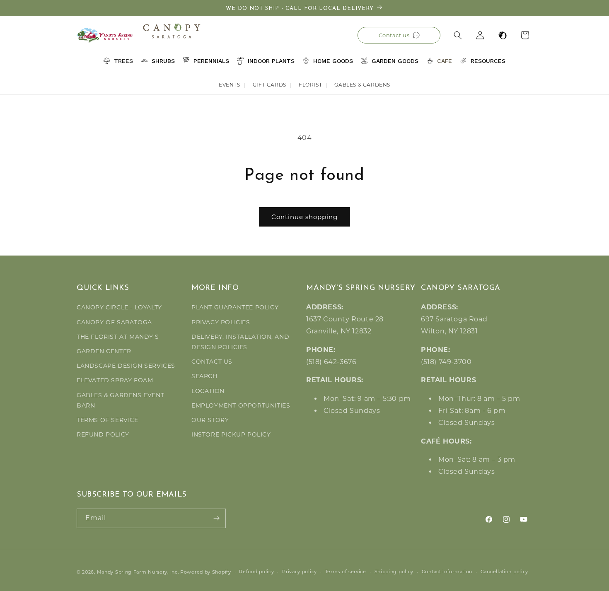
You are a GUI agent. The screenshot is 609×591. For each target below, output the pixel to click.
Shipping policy (394, 571)
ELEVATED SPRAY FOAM (115, 380)
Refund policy (256, 571)
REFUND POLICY (103, 434)
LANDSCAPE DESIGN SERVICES (126, 365)
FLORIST (310, 85)
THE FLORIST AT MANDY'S (118, 336)
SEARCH (204, 376)
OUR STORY (210, 420)
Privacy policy (299, 571)
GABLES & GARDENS (362, 85)
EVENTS (229, 85)
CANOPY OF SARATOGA (114, 322)
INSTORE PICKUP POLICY (231, 434)
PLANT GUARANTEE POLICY (234, 307)
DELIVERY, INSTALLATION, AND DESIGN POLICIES (240, 342)
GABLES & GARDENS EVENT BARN (120, 400)
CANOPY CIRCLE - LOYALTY (119, 307)
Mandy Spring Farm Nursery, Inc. (138, 572)
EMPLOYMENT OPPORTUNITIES (240, 405)
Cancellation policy (504, 571)
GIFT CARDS (269, 85)
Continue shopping (304, 217)
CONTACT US (211, 361)
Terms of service (345, 571)
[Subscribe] (216, 518)
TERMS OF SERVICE (107, 420)
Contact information (447, 571)
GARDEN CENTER (104, 351)
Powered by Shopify (205, 572)
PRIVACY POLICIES (220, 322)
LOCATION (208, 391)
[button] (458, 35)
